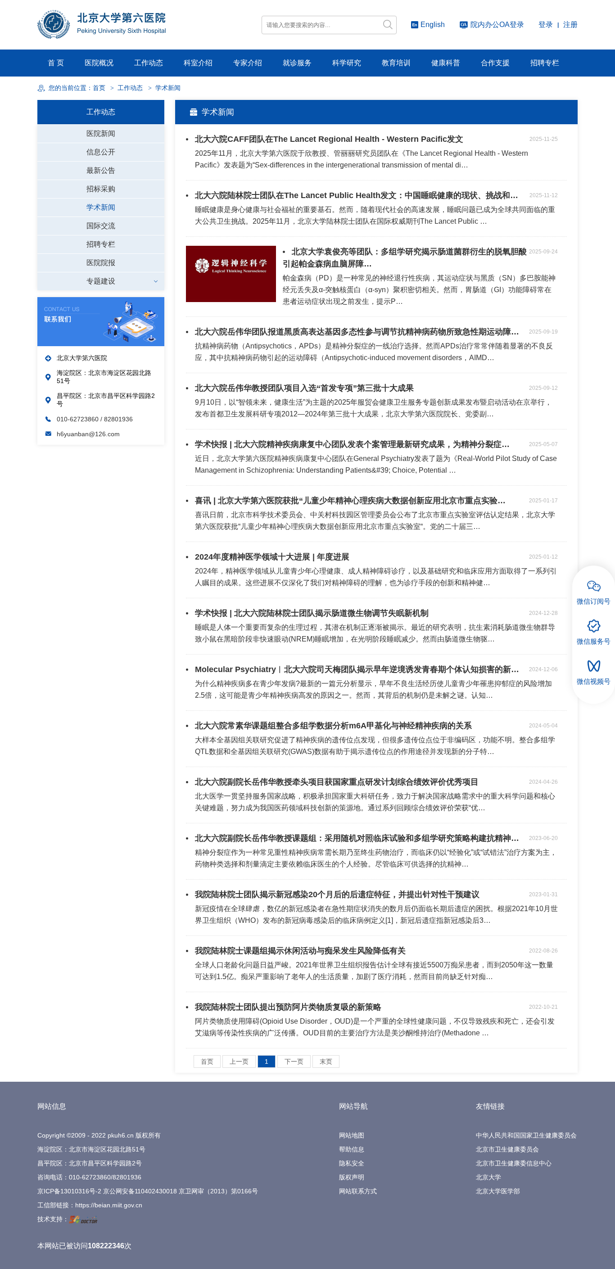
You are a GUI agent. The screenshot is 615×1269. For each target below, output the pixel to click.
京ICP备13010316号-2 (69, 1191)
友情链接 (490, 1106)
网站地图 (351, 1135)
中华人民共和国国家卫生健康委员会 (526, 1135)
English (433, 24)
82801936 (127, 1177)
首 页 (56, 63)
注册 (570, 24)
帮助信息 (351, 1149)
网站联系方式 (358, 1191)
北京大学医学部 (498, 1191)
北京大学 (488, 1177)
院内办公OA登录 (497, 24)
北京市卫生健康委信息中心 (514, 1163)
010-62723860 (78, 419)
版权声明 (351, 1177)
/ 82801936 (116, 419)
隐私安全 (351, 1163)
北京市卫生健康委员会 (507, 1149)
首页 (99, 88)
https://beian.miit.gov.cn (108, 1205)
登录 (545, 24)
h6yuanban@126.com (88, 434)
